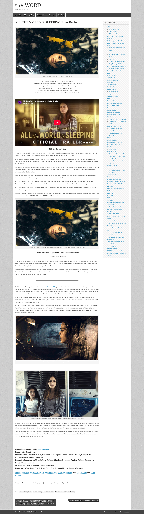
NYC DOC (110, 195)
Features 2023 (111, 110)
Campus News (111, 94)
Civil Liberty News (112, 96)
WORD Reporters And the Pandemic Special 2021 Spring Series (116, 253)
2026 (108, 73)
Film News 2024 (112, 140)
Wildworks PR (113, 34)
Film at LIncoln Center (114, 114)
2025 (108, 52)
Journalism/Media (112, 175)
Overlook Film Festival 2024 (117, 119)
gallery (31, 15)
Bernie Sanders (113, 91)
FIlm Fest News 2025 (114, 126)
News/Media (111, 193)
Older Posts (51, 15)
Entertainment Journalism (115, 103)
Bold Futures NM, (50, 287)
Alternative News (112, 80)
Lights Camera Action (114, 177)
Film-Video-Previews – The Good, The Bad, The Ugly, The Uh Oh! (117, 156)
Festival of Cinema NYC (114, 112)
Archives (61, 15)
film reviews (58, 492)
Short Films (112, 149)
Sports (109, 218)
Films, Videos (113, 31)
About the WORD (112, 77)
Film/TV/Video (111, 151)
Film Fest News (112, 117)
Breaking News (112, 87)
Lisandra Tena (51, 472)
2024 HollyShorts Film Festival (116, 41)
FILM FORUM (111, 138)
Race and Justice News (114, 209)
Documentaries (112, 101)
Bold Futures (43, 449)
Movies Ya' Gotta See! (114, 179)
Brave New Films (114, 29)
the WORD (28, 5)
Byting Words (111, 89)
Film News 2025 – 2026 (114, 142)
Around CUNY (111, 84)
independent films (69, 492)
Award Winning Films (26, 492)
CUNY (109, 98)
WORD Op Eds (112, 248)
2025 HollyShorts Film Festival (116, 66)
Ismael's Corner (112, 165)
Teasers (111, 59)
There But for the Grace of (117, 207)
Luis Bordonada (65, 472)
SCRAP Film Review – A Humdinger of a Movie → (84, 500)
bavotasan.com (124, 512)
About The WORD (20, 15)
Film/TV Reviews (112, 147)
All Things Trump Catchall (117, 54)
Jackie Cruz (82, 472)
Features (110, 108)
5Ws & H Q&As (112, 75)
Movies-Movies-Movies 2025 (116, 181)
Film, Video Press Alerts (114, 145)
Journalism (110, 168)
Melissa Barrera (22, 472)
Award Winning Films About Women (43, 492)
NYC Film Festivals (113, 198)
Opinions (110, 200)
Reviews (111, 57)
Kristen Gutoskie (37, 472)
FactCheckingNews (113, 105)
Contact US (40, 15)
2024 (108, 27)
